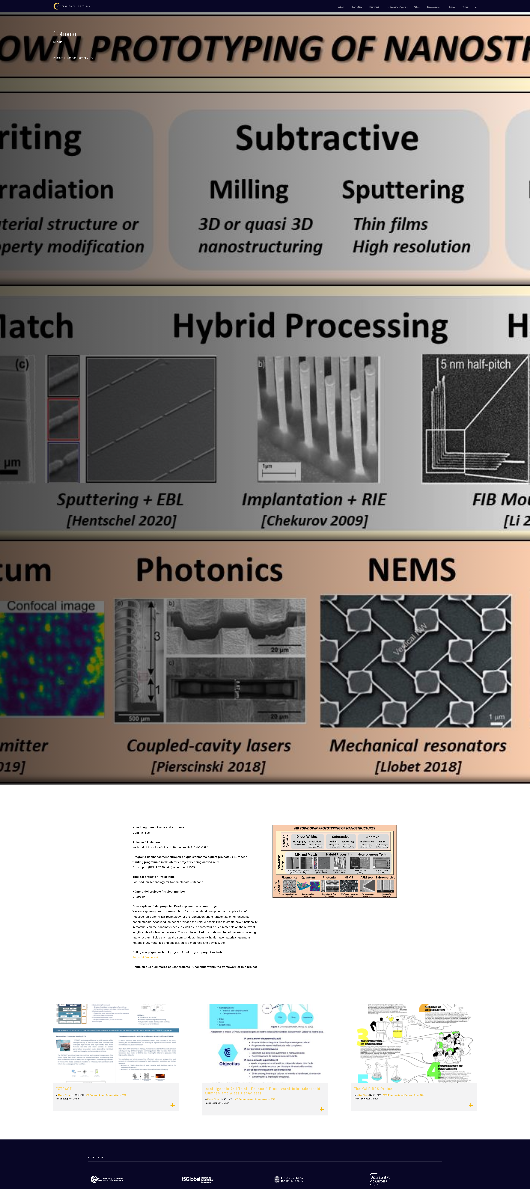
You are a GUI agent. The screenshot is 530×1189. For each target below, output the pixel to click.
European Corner (433, 7)
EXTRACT (64, 1088)
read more (172, 1105)
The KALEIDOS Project (374, 1088)
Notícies (452, 7)
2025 (86, 1095)
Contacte (466, 7)
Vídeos (417, 7)
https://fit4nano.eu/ (145, 957)
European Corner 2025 (116, 1095)
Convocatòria (357, 7)
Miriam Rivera (64, 1095)
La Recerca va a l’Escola (397, 7)
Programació (374, 7)
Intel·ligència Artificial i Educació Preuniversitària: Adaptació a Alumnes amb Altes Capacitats (264, 1090)
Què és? (341, 7)
